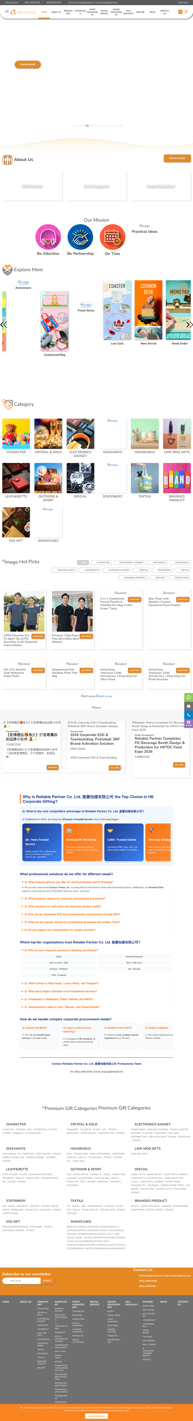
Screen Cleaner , (35, 1157)
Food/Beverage (61, 1397)
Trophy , (113, 1129)
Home (44, 12)
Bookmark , (73, 1133)
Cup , (104, 1129)
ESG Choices (148, 1310)
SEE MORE (52, 767)
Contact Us (164, 12)
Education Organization (61, 1317)
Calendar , (86, 1129)
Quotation (38, 636)
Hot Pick (147, 1359)
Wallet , (20, 1178)
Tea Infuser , (95, 1157)
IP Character (33, 1133)
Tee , (69, 1206)
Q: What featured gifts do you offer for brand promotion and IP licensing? (69, 882)
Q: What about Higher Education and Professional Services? (61, 991)
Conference (78, 1311)
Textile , (48, 1226)
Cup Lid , (82, 1157)
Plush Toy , (8, 1129)
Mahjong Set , (139, 1185)
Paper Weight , (89, 1133)
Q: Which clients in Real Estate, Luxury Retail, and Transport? (62, 983)
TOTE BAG (72, 1213)
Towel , (107, 1174)
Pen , (5, 1206)
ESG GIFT (160, 577)
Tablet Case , (33, 1178)
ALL (85, 562)
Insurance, (93, 1230)
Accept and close (96, 1416)
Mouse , (173, 1136)
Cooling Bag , (102, 1178)
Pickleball (73, 1185)
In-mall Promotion (77, 1324)
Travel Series (146, 1331)
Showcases (80, 12)
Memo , (12, 1206)
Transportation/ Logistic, (92, 1234)
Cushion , (21, 1129)
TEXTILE (184, 570)
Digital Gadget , (156, 1209)
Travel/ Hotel (58, 1356)
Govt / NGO (60, 1351)
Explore (140, 12)
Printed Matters (112, 1330)
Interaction (78, 1319)
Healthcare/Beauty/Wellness (61, 1376)
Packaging (113, 1325)
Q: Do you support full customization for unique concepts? (60, 930)
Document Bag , (50, 1178)
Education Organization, (102, 1226)
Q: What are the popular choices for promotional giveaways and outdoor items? (72, 922)
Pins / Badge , (9, 1153)
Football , (116, 1181)
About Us (56, 12)
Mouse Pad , (32, 1209)
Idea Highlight (128, 12)
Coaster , (72, 1157)
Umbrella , (19, 1133)
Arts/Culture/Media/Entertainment (105, 1248)
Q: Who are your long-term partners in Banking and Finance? (61, 950)
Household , (40, 1129)
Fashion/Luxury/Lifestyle (61, 1390)
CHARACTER (103, 562)
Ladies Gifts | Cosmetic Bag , (147, 1178)
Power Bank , (138, 1129)
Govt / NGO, (113, 1234)
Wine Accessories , (100, 1153)
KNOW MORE (15, 64)
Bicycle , (135, 1206)
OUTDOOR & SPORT (119, 570)
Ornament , (73, 1129)
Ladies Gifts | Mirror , (176, 1174)
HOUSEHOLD (182, 562)
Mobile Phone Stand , (173, 1185)
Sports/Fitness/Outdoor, (81, 1244)
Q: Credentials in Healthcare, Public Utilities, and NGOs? (59, 999)
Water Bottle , (81, 1174)
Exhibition (77, 1315)
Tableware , (119, 1153)
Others (120, 1133)
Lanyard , (51, 1157)
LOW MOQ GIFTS (66, 570)
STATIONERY (164, 570)
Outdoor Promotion (77, 1330)
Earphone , (161, 1133)
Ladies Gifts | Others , (152, 1181)
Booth (111, 1311)
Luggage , (166, 1206)
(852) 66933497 (54, 2)
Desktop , (35, 1206)
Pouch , (76, 1209)
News (152, 12)
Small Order (149, 1344)
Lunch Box (78, 1161)
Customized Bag (148, 1325)
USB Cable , (174, 1133)
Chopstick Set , (106, 1133)
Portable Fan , (139, 1136)
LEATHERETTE (91, 570)
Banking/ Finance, (77, 1226)
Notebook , (8, 1178)
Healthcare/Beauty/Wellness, (92, 1241)
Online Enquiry (11, 2)
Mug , (70, 1153)
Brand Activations (78, 1340)
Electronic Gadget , (13, 1230)
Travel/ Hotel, (75, 1237)
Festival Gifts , (164, 1188)
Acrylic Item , (147, 1188)
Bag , (30, 1129)
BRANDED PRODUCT (135, 577)
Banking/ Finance (59, 1309)
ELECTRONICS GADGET (131, 562)
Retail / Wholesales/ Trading (61, 1338)
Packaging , (180, 1188)
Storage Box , (81, 1153)
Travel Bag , (119, 1174)
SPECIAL (143, 570)
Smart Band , (138, 1209)
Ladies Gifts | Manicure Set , (147, 1174)
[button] (72, 125)
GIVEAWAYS (159, 562)
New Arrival (149, 1340)
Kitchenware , (181, 1206)
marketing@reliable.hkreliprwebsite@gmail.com (96, 2)
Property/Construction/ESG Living (61, 1368)
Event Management (92, 12)
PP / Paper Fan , (26, 1153)
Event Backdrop (113, 1320)
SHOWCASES (182, 577)
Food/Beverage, (76, 1248)
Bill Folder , (9, 1181)
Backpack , (103, 1181)
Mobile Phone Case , (13, 1157)
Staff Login (183, 2)
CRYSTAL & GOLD (84, 1124)
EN (180, 11)
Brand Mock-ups (114, 1340)
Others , (7, 1133)
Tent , (83, 1181)
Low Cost (147, 1336)
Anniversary (149, 1320)
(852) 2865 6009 (32, 2)
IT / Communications (61, 1326)
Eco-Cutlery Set (149, 1315)
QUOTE (189, 725)
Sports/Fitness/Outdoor (61, 1384)
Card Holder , (44, 1153)
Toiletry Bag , (108, 1209)
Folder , (23, 1174)
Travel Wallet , (91, 1209)
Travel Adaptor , (179, 1129)
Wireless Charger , (158, 1129)
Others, (88, 1237)
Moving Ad (77, 1336)
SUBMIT (47, 1280)
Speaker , (136, 1133)
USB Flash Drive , (158, 1136)
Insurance (60, 1332)
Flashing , (148, 1133)
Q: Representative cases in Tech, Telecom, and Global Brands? (62, 1007)
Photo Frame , (173, 1181)
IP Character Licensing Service (148, 1352)
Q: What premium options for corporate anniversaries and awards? (65, 898)
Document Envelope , (41, 1174)
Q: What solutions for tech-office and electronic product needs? (63, 906)
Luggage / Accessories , (80, 1178)
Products (112, 1336)
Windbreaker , (96, 1206)
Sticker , (53, 1129)
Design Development (116, 12)
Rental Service (104, 12)
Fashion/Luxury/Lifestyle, (111, 1244)
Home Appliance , (151, 1206)
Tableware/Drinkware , (15, 1226)
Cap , (69, 1174)
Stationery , (36, 1226)
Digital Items (114, 1315)
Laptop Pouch (10, 1213)
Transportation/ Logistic (61, 1346)
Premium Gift (68, 12)
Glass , (97, 1129)
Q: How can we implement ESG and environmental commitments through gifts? (72, 914)
